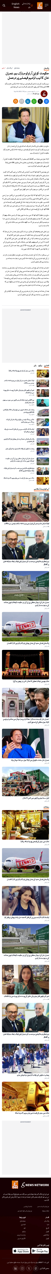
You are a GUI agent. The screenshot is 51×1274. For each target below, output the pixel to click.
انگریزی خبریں (21, 1238)
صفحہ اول (17, 68)
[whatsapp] (34, 102)
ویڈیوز (24, 1231)
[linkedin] (27, 102)
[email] (21, 102)
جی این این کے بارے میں (43, 1207)
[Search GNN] (4, 5)
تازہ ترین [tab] (46, 365)
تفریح (47, 1228)
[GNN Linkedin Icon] (15, 1268)
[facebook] (46, 102)
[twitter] (40, 102)
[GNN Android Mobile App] (40, 1251)
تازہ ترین (23, 1224)
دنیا (48, 1224)
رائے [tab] (35, 365)
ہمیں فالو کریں (44, 1268)
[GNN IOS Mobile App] (21, 1251)
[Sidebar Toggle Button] (47, 5)
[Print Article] (15, 101)
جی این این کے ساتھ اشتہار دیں (25, 1211)
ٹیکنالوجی (46, 1235)
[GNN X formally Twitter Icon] (29, 1268)
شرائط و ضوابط (45, 1211)
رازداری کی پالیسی (28, 1207)
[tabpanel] (25, 427)
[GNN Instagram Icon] (22, 1268)
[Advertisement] (25, 38)
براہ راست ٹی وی (21, 1235)
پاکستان (9, 68)
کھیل (47, 1231)
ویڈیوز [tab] (40, 365)
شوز (25, 1228)
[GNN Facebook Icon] (35, 1268)
